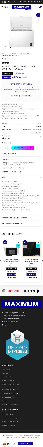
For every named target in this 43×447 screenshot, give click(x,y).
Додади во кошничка (22, 148)
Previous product (3, 59)
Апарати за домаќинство (10, 384)
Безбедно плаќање (8, 414)
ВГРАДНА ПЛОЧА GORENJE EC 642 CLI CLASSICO (31, 261)
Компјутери (5, 373)
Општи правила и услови (10, 422)
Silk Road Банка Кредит (10, 394)
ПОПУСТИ (11, 2)
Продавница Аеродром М (32, 130)
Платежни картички (8, 397)
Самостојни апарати (25, 54)
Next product (8, 59)
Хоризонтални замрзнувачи (11, 56)
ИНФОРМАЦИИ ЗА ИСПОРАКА (12, 224)
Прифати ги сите (25, 443)
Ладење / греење (8, 380)
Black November (12, 168)
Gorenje (38, 126)
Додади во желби (10, 153)
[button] (18, 246)
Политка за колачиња (9, 425)
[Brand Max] (22, 291)
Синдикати (5, 401)
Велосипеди (6, 370)
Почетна (4, 54)
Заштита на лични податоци (11, 418)
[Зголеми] (5, 46)
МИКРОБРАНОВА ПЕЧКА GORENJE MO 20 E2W (12, 261)
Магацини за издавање (10, 405)
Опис (4, 178)
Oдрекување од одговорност (14, 218)
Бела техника (13, 54)
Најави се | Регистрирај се (21, 96)
